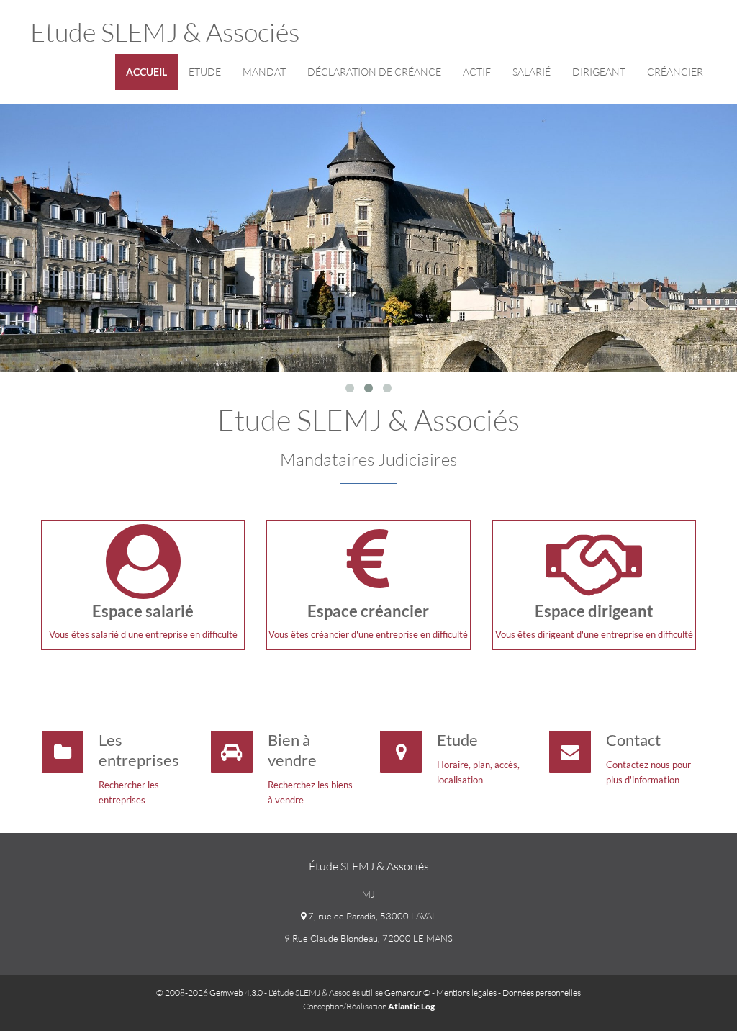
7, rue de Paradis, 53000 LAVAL (371, 916)
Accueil (146, 72)
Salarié (531, 72)
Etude (205, 72)
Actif (477, 72)
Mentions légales (466, 992)
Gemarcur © (407, 992)
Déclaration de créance (374, 72)
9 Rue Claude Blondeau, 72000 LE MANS (368, 938)
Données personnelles (541, 992)
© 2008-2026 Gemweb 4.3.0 (209, 992)
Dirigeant (598, 72)
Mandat (264, 72)
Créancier (675, 72)
